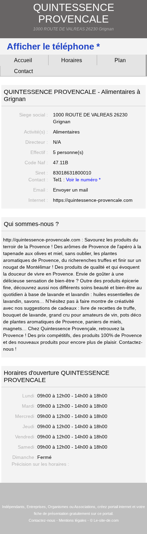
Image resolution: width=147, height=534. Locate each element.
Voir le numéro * (83, 179)
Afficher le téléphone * (53, 46)
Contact (23, 71)
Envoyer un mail (70, 190)
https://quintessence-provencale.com (93, 200)
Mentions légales (72, 520)
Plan (120, 60)
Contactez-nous (42, 520)
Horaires (71, 60)
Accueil (23, 60)
